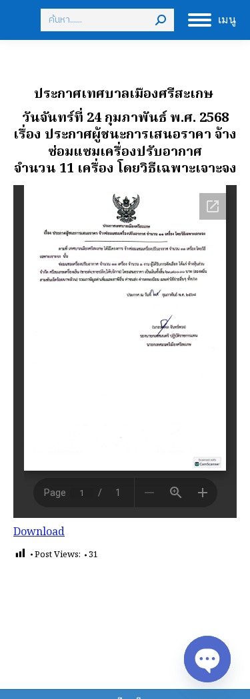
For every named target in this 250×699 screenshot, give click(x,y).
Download (39, 532)
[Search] (160, 20)
